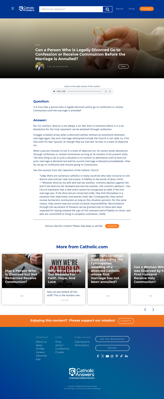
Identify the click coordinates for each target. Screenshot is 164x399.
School (59, 345)
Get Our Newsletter (112, 339)
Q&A (38, 45)
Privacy (72, 388)
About (120, 9)
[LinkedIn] (126, 356)
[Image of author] (39, 66)
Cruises (59, 352)
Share (123, 66)
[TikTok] (121, 356)
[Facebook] (97, 356)
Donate (146, 9)
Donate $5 (112, 226)
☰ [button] (12, 8)
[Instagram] (112, 356)
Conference (62, 348)
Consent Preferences (92, 388)
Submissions (82, 341)
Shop (132, 9)
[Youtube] (107, 356)
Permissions (82, 345)
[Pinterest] (116, 356)
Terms (66, 388)
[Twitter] (102, 356)
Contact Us (80, 388)
